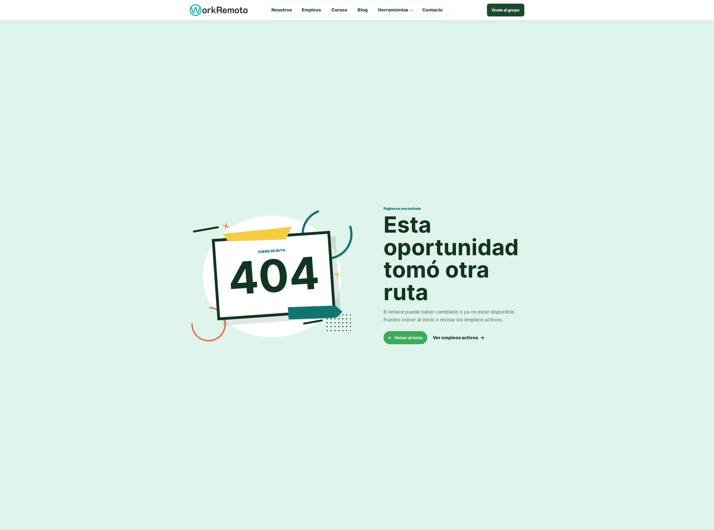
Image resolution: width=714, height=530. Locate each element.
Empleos (311, 10)
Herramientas (393, 10)
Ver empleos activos (458, 337)
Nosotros (281, 10)
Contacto (432, 10)
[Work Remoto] (219, 10)
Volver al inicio (405, 337)
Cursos (339, 10)
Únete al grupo (506, 10)
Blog (363, 10)
